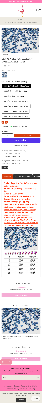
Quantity (5, 132)
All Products (16, 161)
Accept (21, 400)
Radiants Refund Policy (29, 386)
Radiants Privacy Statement (17, 389)
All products (8, 386)
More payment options (21, 145)
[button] (4, 10)
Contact (17, 386)
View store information (12, 156)
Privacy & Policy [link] (21, 395)
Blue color (25, 161)
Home (20, 19)
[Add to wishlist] (3, 122)
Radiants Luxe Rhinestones (11, 163)
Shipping (32, 389)
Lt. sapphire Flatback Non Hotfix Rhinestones (20, 336)
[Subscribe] (38, 377)
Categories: (6, 161)
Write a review (21, 295)
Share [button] (6, 167)
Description (7, 176)
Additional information (22, 176)
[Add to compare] (6, 122)
